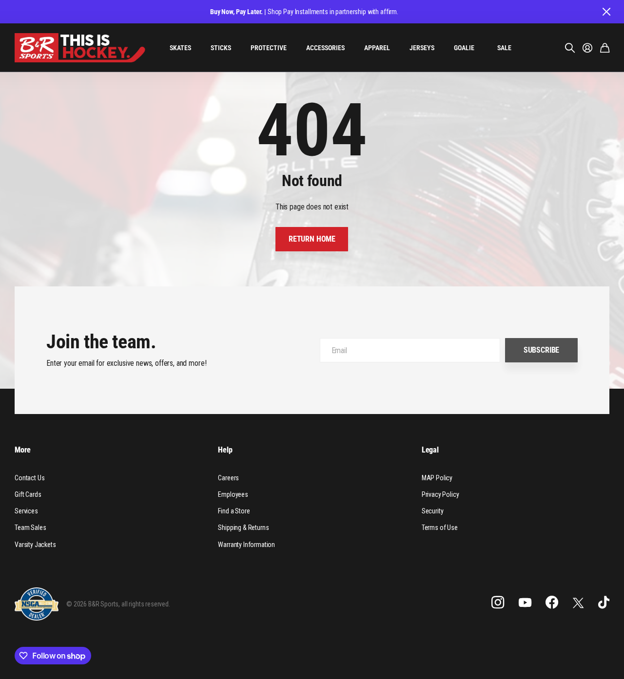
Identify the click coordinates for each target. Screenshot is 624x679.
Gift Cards (28, 494)
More (22, 449)
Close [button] (606, 11)
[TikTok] (603, 602)
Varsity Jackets (35, 544)
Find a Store (234, 511)
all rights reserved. (145, 604)
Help (225, 449)
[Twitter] (578, 603)
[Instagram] (497, 602)
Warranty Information (246, 544)
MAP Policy (437, 478)
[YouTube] (525, 602)
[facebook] (552, 602)
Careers (228, 478)
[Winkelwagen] (604, 47)
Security (433, 511)
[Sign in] (587, 47)
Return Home (312, 239)
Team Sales (30, 527)
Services (26, 511)
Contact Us (29, 478)
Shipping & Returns (243, 527)
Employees (233, 494)
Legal (430, 449)
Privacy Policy (440, 494)
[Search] (570, 47)
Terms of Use (440, 527)
